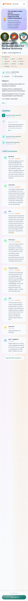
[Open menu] (24, 4)
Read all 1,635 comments (14, 358)
